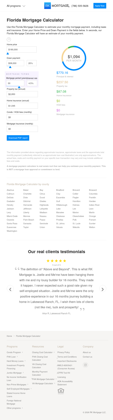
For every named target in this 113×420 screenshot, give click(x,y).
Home (9, 335)
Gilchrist (26, 201)
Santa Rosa (12, 223)
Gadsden (11, 201)
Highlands (44, 204)
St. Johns (60, 223)
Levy (9, 212)
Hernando (27, 204)
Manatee (60, 212)
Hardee (92, 201)
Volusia (59, 227)
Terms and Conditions (67, 356)
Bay (41, 189)
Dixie (25, 197)
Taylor (26, 227)
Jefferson (27, 208)
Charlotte (27, 193)
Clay (58, 193)
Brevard (76, 189)
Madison (43, 212)
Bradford (60, 189)
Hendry (10, 204)
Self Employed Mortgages (18, 388)
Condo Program (14, 352)
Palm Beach (28, 219)
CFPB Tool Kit (63, 372)
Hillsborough (61, 204)
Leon (91, 208)
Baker (26, 189)
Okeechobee (78, 216)
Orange (92, 216)
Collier (75, 193)
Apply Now (99, 5)
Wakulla (76, 227)
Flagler (76, 197)
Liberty (26, 212)
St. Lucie (76, 223)
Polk (74, 219)
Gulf (58, 201)
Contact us (87, 356)
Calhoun (10, 193)
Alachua (10, 189)
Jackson (10, 208)
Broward (93, 189)
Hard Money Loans (15, 360)
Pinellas (59, 219)
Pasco (42, 219)
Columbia (93, 193)
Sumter (92, 223)
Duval (42, 197)
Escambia (60, 197)
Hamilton (76, 201)
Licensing (61, 376)
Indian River (94, 204)
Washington (12, 230)
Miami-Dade (12, 216)
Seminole (44, 223)
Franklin (92, 197)
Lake (58, 208)
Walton (92, 227)
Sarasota (27, 223)
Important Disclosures (66, 360)
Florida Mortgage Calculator (28, 335)
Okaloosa (60, 216)
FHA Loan (11, 356)
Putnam (92, 219)
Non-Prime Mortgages (16, 384)
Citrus (42, 193)
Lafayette (44, 208)
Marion (76, 212)
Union (42, 227)
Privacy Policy (63, 352)
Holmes (76, 204)
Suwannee (11, 227)
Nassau (43, 216)
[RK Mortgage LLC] (56, 5)
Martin (92, 212)
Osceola (10, 219)
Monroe (26, 216)
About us (87, 352)
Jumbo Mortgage (14, 372)
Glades (43, 201)
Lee (74, 208)
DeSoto (10, 197)
